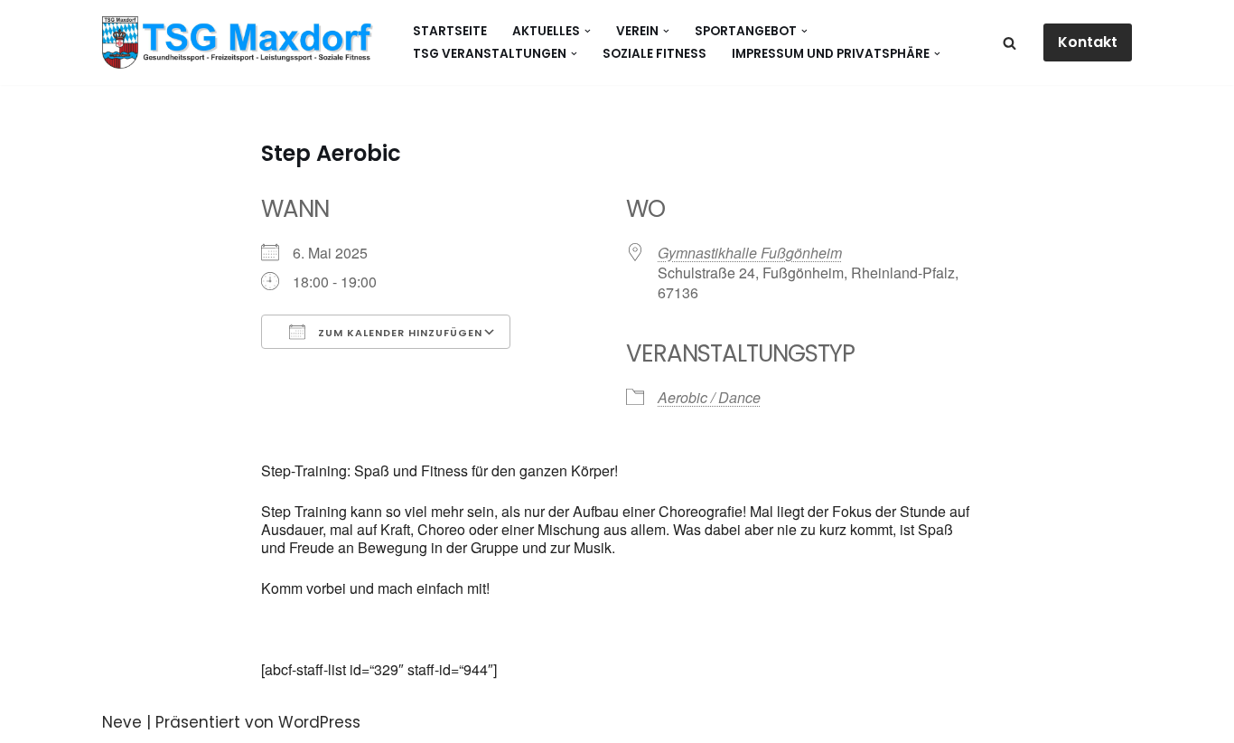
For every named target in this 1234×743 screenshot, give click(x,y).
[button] (587, 31)
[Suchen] (1009, 43)
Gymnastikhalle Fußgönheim (750, 252)
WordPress (319, 722)
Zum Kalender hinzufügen (398, 332)
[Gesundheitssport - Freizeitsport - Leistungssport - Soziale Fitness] (242, 42)
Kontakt (1087, 42)
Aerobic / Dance (709, 397)
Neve (122, 722)
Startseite (450, 31)
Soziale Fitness (654, 53)
